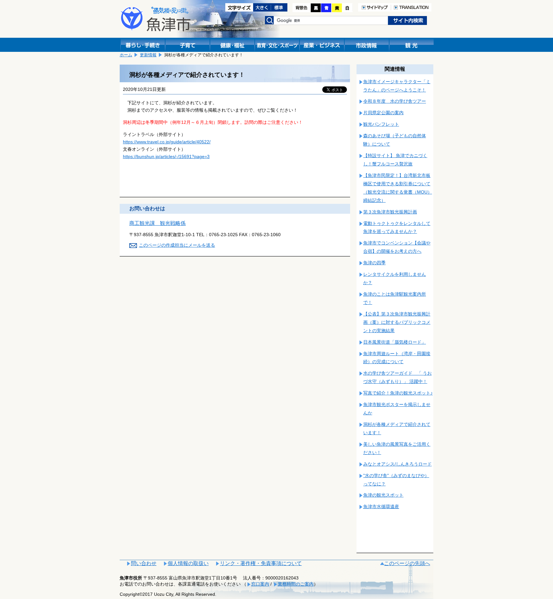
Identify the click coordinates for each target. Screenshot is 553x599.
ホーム (126, 54)
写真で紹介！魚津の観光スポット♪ (398, 392)
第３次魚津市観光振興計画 (390, 211)
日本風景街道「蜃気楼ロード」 (394, 342)
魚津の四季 (374, 262)
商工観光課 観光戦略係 (157, 223)
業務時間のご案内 (296, 584)
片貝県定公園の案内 (383, 112)
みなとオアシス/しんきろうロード (397, 464)
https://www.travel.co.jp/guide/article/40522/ (167, 141)
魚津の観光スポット (383, 495)
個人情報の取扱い (188, 563)
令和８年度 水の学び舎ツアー (394, 101)
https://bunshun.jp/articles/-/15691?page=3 (166, 156)
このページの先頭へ (407, 563)
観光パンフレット (381, 124)
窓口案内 (260, 584)
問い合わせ (143, 563)
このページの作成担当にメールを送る (177, 245)
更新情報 (148, 54)
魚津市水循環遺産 (381, 506)
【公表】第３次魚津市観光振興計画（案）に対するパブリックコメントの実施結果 (396, 322)
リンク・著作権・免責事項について (261, 563)
